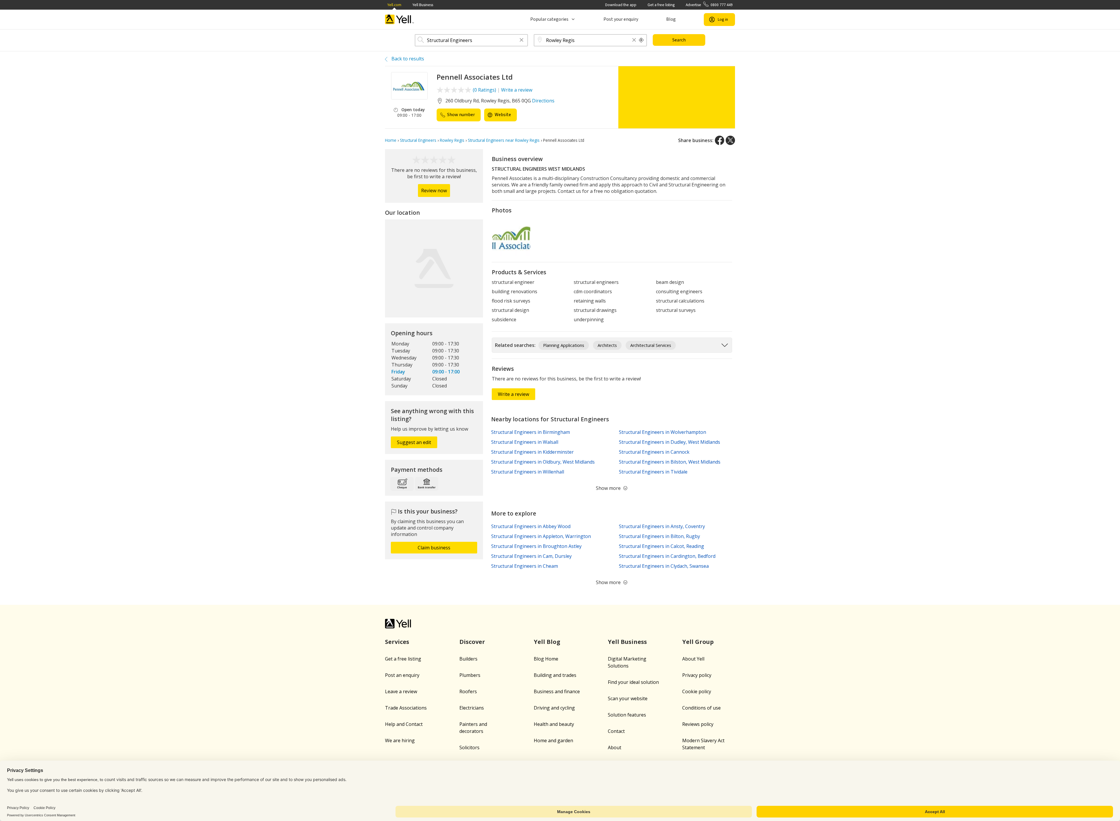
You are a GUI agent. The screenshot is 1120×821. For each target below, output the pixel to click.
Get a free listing (661, 5)
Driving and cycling (554, 708)
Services (397, 642)
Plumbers (469, 675)
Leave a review (401, 691)
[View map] (434, 268)
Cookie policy (696, 691)
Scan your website (628, 698)
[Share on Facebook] (719, 140)
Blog (671, 19)
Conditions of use (701, 708)
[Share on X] (730, 140)
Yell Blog (547, 642)
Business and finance (557, 691)
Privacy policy (696, 675)
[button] (521, 40)
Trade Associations (406, 708)
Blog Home (546, 659)
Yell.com (394, 5)
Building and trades (555, 675)
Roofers (468, 691)
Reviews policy (697, 724)
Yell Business (422, 5)
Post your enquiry (620, 19)
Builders (468, 659)
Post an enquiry (402, 675)
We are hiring (400, 740)
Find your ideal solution (633, 682)
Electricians (471, 708)
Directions (543, 100)
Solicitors (469, 747)
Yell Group (698, 642)
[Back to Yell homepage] (399, 19)
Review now (434, 190)
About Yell (693, 659)
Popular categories (549, 19)
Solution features (627, 715)
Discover (472, 642)
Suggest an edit (414, 442)
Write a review (516, 90)
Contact (616, 731)
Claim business (434, 547)
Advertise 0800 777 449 (709, 5)
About (614, 747)
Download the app (620, 5)
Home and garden (553, 740)
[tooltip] (641, 40)
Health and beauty (554, 724)
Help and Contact (404, 724)
